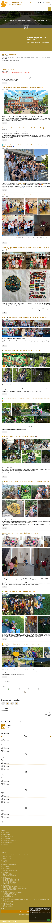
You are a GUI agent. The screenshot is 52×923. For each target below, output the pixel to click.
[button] (40, 2)
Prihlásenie (48, 2)
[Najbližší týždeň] (50, 736)
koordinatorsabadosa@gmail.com (9, 864)
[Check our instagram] (12, 703)
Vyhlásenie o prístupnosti (8, 836)
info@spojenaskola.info (7, 856)
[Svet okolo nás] (41, 689)
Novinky (4, 849)
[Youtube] (21, 689)
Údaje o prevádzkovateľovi (8, 842)
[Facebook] (10, 689)
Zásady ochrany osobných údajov (9, 840)
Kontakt (4, 847)
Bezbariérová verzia (6, 921)
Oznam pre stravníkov (36, 39)
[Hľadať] (50, 4)
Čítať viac (4, 83)
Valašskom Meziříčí (21, 183)
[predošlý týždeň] (1, 736)
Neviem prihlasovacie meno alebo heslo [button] (26, 914)
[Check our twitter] (7, 703)
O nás (4, 846)
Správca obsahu (6, 832)
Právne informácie (6, 838)
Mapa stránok (5, 844)
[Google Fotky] (31, 689)
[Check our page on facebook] (3, 703)
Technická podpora (6, 834)
